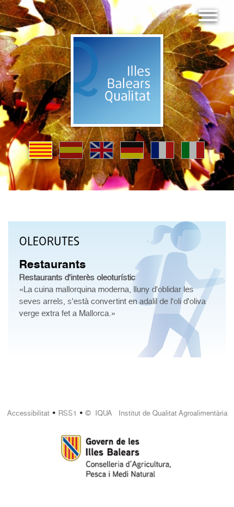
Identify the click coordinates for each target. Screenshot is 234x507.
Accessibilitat (28, 413)
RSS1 (67, 413)
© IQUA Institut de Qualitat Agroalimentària (156, 413)
